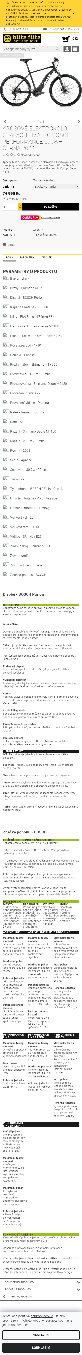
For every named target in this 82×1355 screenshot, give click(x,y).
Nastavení (41, 1335)
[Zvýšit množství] (20, 205)
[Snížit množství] (20, 208)
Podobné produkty (18, 1289)
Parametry (27, 257)
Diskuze (47, 257)
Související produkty (19, 1282)
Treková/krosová (45, 235)
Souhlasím (41, 1348)
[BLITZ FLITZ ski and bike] (22, 39)
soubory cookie (42, 1316)
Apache (38, 230)
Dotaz (11, 244)
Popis (9, 257)
